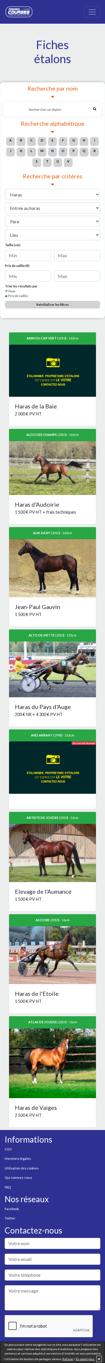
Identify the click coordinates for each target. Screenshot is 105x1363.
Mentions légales (18, 1158)
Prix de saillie (18, 296)
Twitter (10, 1218)
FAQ (8, 1187)
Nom (11, 291)
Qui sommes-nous (18, 1177)
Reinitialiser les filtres (52, 304)
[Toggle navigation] (92, 12)
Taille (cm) (12, 245)
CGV (8, 1149)
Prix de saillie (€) (17, 266)
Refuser (68, 1359)
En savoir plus (85, 1359)
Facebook (12, 1209)
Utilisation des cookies (22, 1168)
